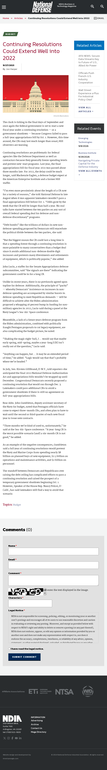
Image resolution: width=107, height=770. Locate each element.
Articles (18, 18)
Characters (15, 598)
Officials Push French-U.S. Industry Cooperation (86, 78)
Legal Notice (16, 610)
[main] (53, 350)
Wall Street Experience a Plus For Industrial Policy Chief (88, 95)
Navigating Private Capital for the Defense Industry (88, 163)
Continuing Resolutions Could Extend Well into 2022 (58, 18)
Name (12, 546)
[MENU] (4, 7)
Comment (14, 573)
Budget (17, 505)
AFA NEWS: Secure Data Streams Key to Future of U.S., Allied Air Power (89, 60)
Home (6, 18)
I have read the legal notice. (27, 649)
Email (100, 18)
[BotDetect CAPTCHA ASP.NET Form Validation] (25, 591)
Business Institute (87, 153)
